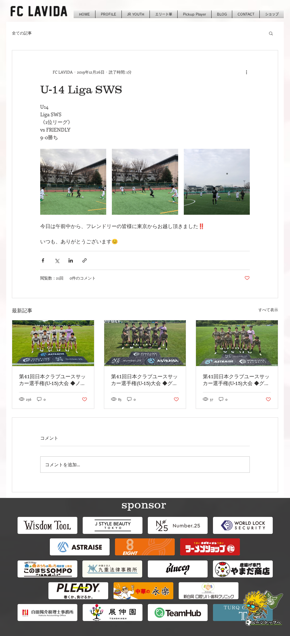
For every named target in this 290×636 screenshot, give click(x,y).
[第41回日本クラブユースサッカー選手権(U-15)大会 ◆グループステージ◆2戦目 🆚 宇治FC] (237, 343)
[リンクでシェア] (84, 260)
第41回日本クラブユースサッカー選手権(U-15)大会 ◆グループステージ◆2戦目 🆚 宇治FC (237, 380)
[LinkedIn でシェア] (70, 260)
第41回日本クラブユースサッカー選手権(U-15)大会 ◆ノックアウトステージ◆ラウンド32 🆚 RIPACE (52, 380)
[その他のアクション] (246, 71)
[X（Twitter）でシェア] (56, 260)
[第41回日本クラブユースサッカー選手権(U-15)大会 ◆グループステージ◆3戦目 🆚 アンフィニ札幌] (145, 343)
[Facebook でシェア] (43, 260)
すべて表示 (268, 309)
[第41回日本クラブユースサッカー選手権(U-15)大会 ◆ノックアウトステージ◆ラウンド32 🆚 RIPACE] (53, 343)
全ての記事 (22, 33)
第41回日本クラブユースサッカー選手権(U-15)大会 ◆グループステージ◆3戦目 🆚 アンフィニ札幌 (145, 380)
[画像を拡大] (73, 182)
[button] (271, 33)
